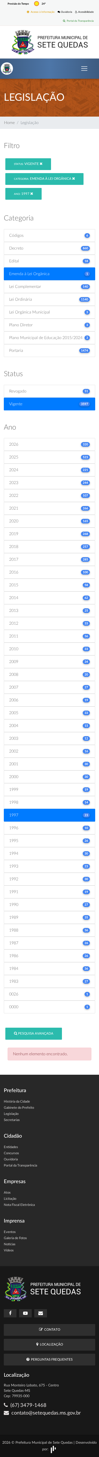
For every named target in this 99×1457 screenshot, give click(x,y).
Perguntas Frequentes (51, 1359)
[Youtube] (25, 1313)
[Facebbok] (10, 1313)
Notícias (9, 1244)
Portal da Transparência (79, 21)
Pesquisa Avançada (35, 1033)
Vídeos (9, 1250)
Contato (51, 1329)
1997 (22, 194)
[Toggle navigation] (84, 68)
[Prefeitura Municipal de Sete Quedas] (49, 42)
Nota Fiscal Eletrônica (19, 1205)
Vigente (27, 164)
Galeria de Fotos (15, 1238)
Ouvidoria (66, 12)
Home (9, 123)
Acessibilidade (85, 12)
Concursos (11, 1153)
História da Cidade (17, 1101)
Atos (7, 1192)
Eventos (10, 1232)
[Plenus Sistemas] (53, 1449)
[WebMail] (40, 1313)
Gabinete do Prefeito (19, 1107)
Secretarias (12, 1120)
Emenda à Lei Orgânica (43, 179)
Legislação (11, 1114)
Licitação (10, 1199)
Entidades (11, 1147)
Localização (50, 1344)
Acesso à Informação (42, 12)
